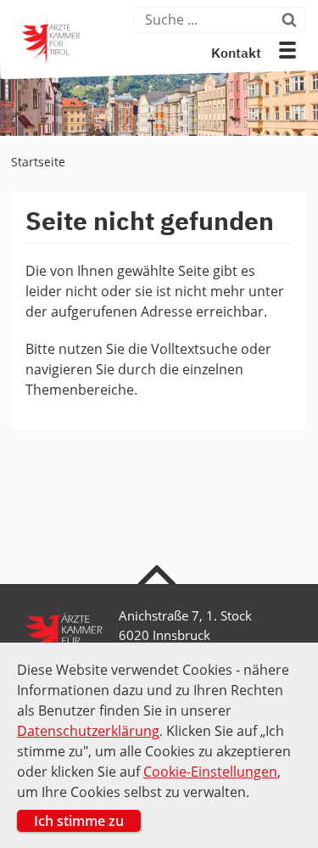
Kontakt (236, 54)
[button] (287, 50)
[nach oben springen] (159, 573)
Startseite (38, 162)
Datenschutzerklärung (88, 731)
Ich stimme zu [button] (79, 820)
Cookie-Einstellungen (210, 771)
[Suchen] (291, 19)
